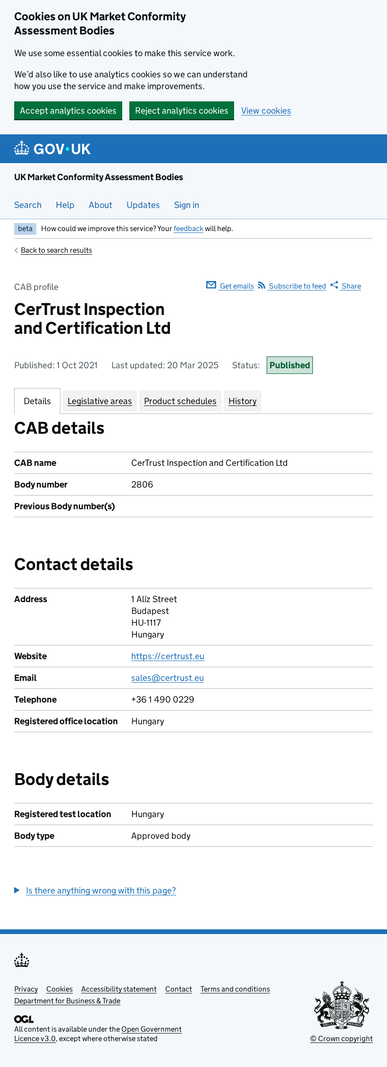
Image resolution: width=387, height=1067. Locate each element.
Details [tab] (37, 401)
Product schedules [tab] (180, 401)
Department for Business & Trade (67, 1000)
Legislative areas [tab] (99, 401)
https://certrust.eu (167, 656)
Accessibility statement (119, 988)
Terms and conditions (235, 988)
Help (65, 204)
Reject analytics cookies (181, 110)
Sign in (186, 204)
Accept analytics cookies (68, 110)
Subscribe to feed (297, 285)
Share (350, 285)
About (100, 204)
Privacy (26, 988)
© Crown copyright (341, 1038)
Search (28, 204)
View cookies (266, 110)
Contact (178, 988)
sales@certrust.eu (167, 677)
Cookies (59, 988)
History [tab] (242, 401)
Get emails (236, 285)
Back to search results (56, 250)
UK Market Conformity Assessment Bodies (98, 177)
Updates (143, 204)
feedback (188, 228)
